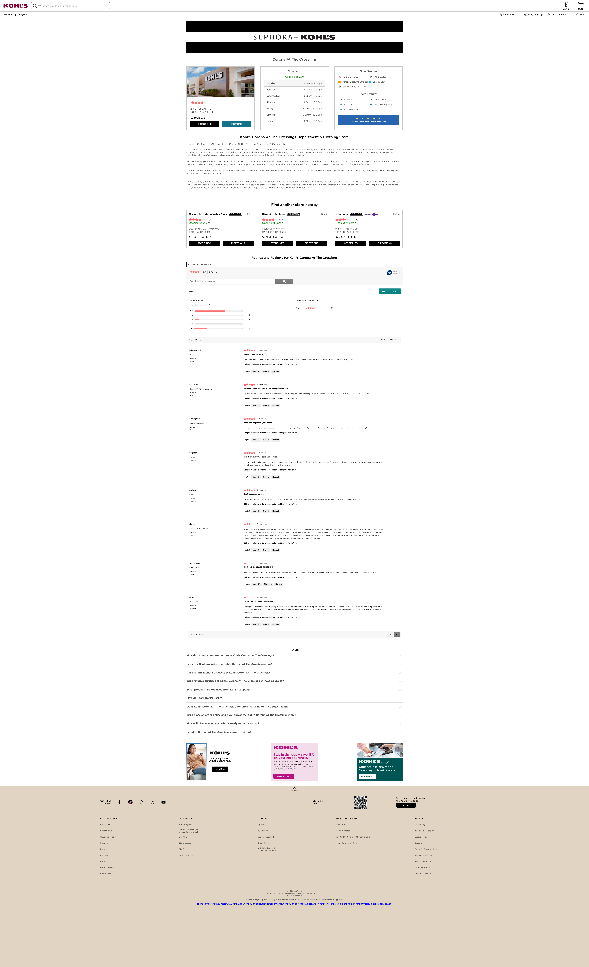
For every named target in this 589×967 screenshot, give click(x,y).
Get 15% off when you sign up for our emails (189, 830)
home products (204, 152)
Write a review (391, 292)
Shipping (104, 843)
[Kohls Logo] (15, 7)
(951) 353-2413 (274, 237)
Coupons (236, 124)
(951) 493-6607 (202, 237)
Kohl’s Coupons (186, 855)
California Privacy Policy (241, 904)
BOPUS (217, 173)
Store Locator (185, 843)
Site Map (183, 837)
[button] (397, 634)
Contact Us (105, 824)
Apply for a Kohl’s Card (347, 843)
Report (275, 371)
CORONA (215, 144)
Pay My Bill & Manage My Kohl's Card (353, 837)
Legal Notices (204, 904)
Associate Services (423, 855)
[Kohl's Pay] (380, 762)
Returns (103, 849)
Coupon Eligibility (108, 837)
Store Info (204, 243)
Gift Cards (183, 849)
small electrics (221, 152)
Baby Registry (185, 824)
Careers (418, 843)
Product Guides (107, 867)
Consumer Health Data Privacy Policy (275, 904)
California (202, 144)
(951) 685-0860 (348, 237)
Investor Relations (423, 861)
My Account (263, 831)
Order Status (106, 831)
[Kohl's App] (209, 762)
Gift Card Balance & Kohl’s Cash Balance (267, 849)
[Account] (566, 4)
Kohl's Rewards (343, 831)
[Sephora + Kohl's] (294, 52)
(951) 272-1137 (202, 117)
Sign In (261, 824)
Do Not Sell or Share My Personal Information (319, 904)
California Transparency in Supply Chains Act (367, 904)
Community (420, 824)
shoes (355, 149)
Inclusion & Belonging (424, 831)
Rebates (104, 855)
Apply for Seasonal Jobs (426, 849)
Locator (190, 144)
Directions (205, 124)
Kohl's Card (341, 824)
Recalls (103, 861)
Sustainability (421, 837)
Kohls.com (248, 181)
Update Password (266, 837)
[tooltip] (393, 272)
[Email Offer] (294, 762)
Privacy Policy (219, 904)
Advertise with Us (423, 873)
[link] (196, 272)
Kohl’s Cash (105, 873)
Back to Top (294, 790)
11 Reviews (214, 272)
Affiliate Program (422, 867)
